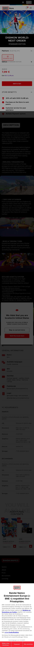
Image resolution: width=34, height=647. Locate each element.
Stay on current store (17, 330)
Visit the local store (17, 336)
